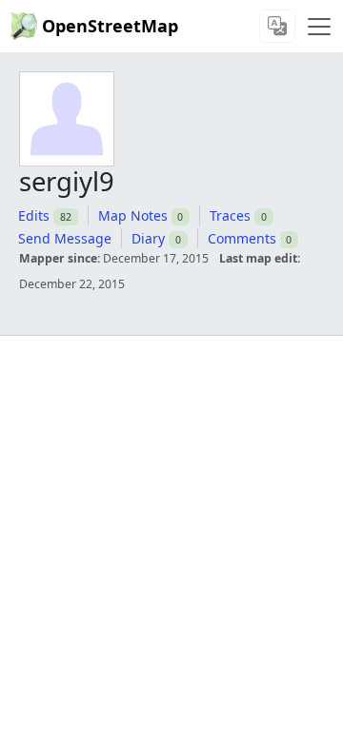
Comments (242, 238)
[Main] (319, 26)
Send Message (64, 238)
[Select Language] (277, 26)
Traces (230, 215)
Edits (34, 215)
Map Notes (133, 215)
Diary (148, 238)
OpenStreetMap (110, 25)
